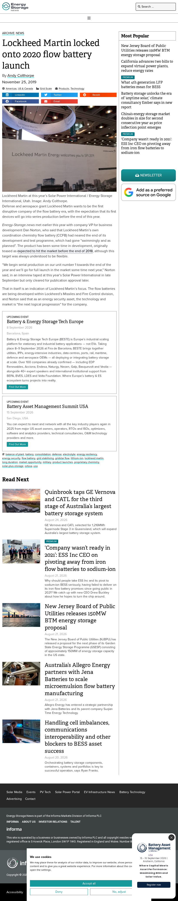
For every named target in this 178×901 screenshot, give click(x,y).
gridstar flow (62, 458)
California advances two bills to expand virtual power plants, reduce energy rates (147, 66)
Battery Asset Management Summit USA (47, 406)
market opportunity (30, 462)
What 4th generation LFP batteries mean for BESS (142, 84)
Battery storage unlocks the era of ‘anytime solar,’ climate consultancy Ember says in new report (146, 100)
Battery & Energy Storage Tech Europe (45, 321)
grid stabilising (45, 458)
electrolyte (69, 454)
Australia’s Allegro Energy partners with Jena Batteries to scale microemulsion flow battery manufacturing (80, 679)
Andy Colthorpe (20, 76)
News (20, 33)
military (47, 462)
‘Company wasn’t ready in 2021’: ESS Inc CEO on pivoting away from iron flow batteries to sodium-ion (80, 558)
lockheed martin (94, 458)
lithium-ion (77, 458)
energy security (11, 458)
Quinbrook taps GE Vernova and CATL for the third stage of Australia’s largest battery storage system (80, 503)
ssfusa (28, 466)
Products (64, 88)
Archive (8, 33)
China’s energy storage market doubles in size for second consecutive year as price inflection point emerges (145, 121)
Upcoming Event (18, 317)
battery (29, 454)
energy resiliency (87, 454)
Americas (11, 88)
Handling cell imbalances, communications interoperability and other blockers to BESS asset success (77, 736)
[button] (20, 95)
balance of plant (15, 454)
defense (57, 454)
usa (35, 466)
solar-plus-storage (12, 466)
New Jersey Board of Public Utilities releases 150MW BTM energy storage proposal (80, 617)
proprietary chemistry (86, 462)
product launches (63, 462)
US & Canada (25, 88)
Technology (77, 88)
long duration (10, 462)
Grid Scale (46, 88)
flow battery (28, 458)
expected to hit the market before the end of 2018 (55, 250)
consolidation (43, 454)
